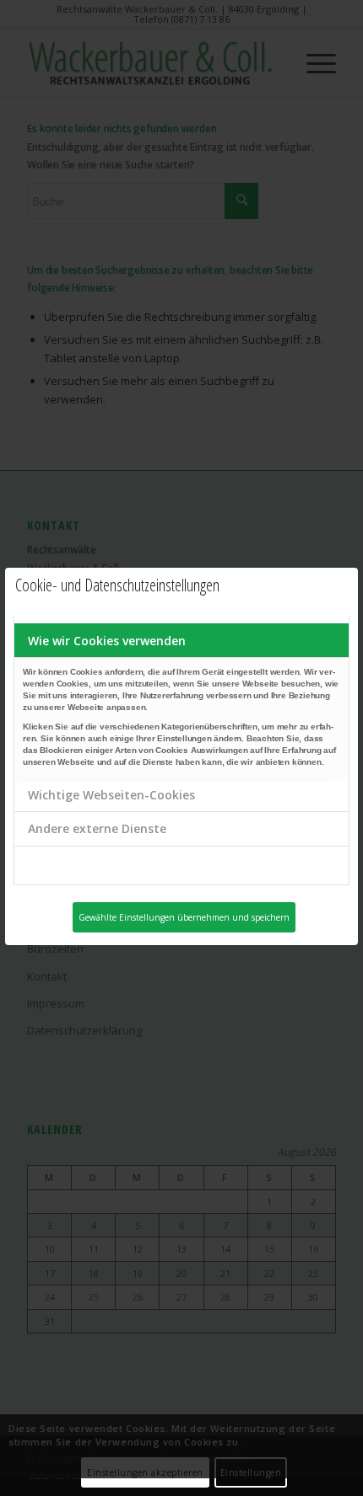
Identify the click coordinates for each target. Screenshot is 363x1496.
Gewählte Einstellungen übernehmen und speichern (184, 917)
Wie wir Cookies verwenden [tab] (107, 641)
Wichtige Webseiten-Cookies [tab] (111, 795)
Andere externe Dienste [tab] (97, 828)
